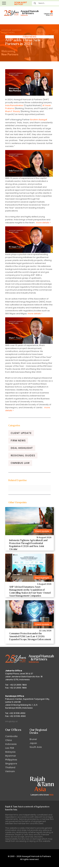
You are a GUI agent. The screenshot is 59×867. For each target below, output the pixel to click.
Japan (33, 743)
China (8, 740)
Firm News (29, 36)
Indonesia (11, 744)
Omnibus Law (20, 463)
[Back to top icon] (52, 860)
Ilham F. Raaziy (12, 111)
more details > (43, 222)
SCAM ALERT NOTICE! (20, 3)
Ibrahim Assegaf (38, 119)
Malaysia (10, 751)
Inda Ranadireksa (14, 105)
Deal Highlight (22, 448)
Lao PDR (9, 748)
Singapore (11, 763)
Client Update (21, 433)
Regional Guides (23, 455)
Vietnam (10, 771)
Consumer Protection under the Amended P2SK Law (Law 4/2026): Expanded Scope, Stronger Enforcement (30, 636)
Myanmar (10, 755)
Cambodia (11, 736)
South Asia (36, 747)
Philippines (11, 759)
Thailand (10, 767)
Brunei (33, 739)
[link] (29, 521)
